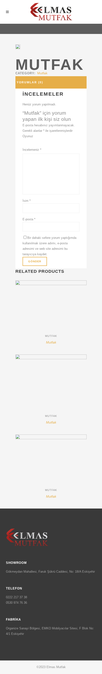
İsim (27, 201)
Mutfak (42, 73)
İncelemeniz (32, 149)
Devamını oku (34, 344)
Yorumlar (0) (30, 82)
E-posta (29, 219)
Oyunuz (28, 136)
